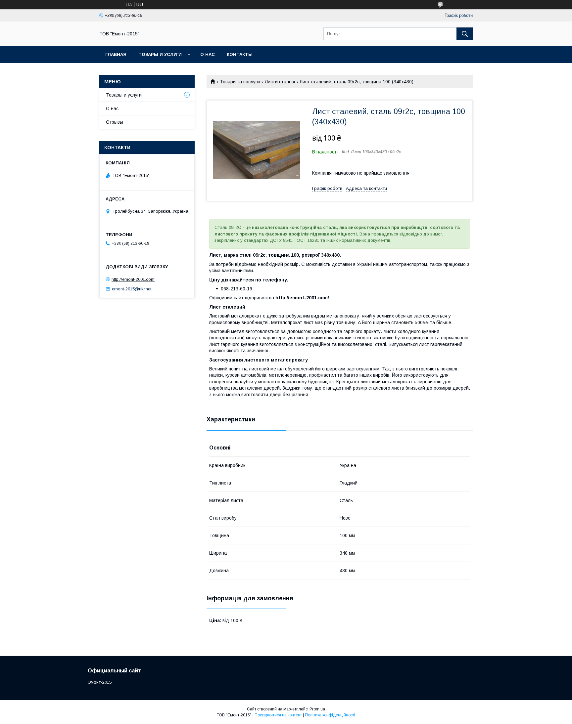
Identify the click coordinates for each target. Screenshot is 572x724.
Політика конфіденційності (330, 715)
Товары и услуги (160, 54)
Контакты (240, 54)
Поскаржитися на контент (278, 715)
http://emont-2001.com (133, 279)
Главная (115, 54)
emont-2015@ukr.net (131, 288)
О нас (207, 54)
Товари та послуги (240, 81)
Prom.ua (317, 709)
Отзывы (114, 122)
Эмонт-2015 (100, 682)
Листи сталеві (280, 81)
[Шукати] (464, 33)
